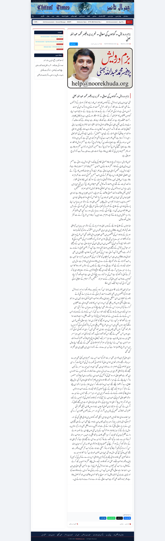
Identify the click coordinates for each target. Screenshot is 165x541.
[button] (33, 16)
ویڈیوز (58, 16)
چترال (48, 16)
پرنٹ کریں (73, 44)
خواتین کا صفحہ (65, 16)
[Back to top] (4, 538)
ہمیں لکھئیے (59, 534)
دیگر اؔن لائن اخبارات (98, 534)
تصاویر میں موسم (69, 534)
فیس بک (126, 518)
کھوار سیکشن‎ (74, 16)
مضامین (94, 16)
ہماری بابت (51, 534)
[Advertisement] (100, 498)
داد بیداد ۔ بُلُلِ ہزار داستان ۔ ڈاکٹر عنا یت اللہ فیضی (50, 75)
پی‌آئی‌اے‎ (108, 534)
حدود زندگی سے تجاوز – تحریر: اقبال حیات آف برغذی (49, 65)
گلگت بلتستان (102, 16)
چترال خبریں (118, 16)
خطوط (88, 16)
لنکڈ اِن (102, 518)
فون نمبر (77, 534)
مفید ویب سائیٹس (86, 534)
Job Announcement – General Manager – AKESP (48, 22)
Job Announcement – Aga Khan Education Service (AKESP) (114, 22)
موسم (53, 16)
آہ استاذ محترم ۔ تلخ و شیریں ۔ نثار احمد (53, 60)
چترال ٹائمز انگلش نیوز (118, 534)
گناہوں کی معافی (72, 524)
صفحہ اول (125, 16)
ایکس (118, 518)
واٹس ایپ (110, 518)
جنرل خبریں (110, 16)
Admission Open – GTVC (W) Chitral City (79, 22)
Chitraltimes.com (80, 539)
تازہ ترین (127, 524)
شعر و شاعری (82, 16)
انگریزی (42, 16)
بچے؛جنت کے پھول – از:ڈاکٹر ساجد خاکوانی (52, 70)
